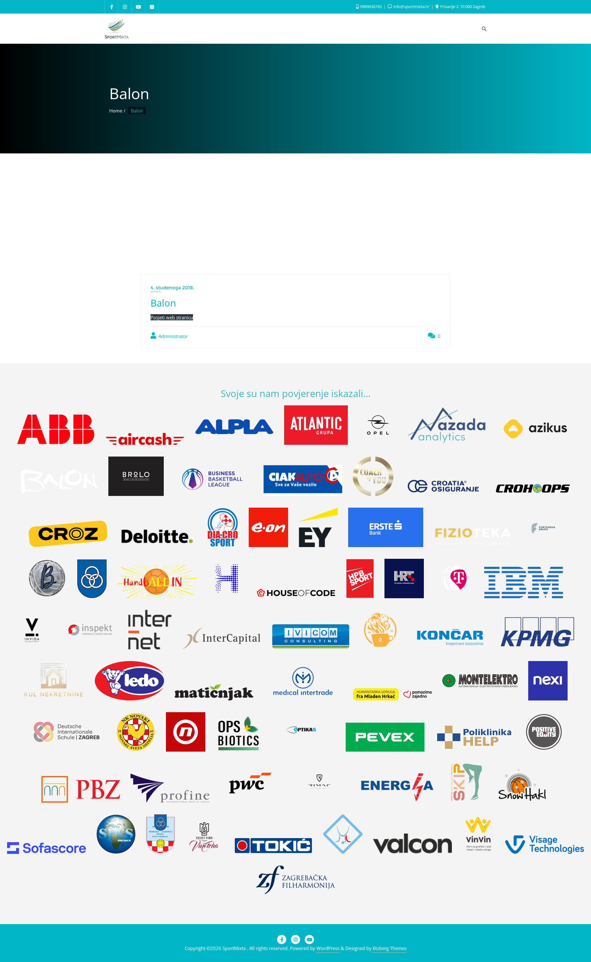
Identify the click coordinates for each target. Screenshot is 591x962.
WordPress (328, 948)
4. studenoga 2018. (172, 287)
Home (115, 111)
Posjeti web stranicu (172, 317)
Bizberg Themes (390, 948)
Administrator (172, 336)
